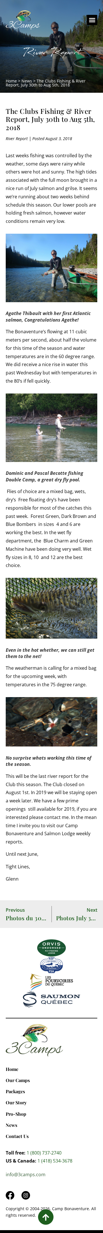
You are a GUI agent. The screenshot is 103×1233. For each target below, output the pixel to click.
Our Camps (18, 1080)
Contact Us (17, 1136)
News (26, 81)
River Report (52, 53)
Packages (15, 1091)
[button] (92, 20)
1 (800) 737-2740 (44, 1153)
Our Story (16, 1102)
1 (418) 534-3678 (54, 1161)
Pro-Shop (16, 1114)
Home (11, 81)
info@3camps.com (25, 1174)
